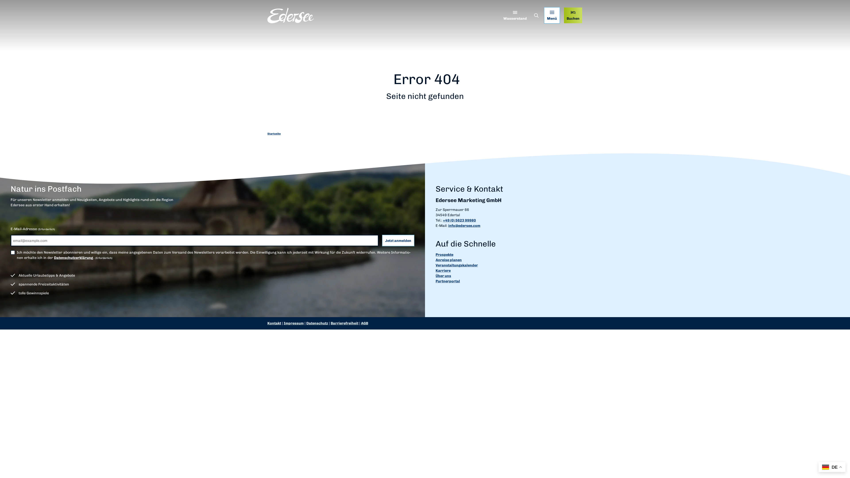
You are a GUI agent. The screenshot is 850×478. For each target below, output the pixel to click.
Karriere (443, 270)
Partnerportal (448, 281)
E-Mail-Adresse (33, 229)
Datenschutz (317, 323)
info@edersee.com (464, 226)
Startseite (274, 133)
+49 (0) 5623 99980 (459, 220)
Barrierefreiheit (344, 323)
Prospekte (444, 254)
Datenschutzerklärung (73, 258)
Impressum (294, 323)
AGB (364, 323)
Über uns (443, 276)
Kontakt (274, 323)
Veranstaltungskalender (457, 265)
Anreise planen (449, 260)
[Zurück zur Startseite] (290, 15)
